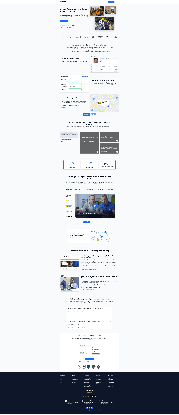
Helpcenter (74, 378)
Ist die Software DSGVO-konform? (74, 324)
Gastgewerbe (98, 383)
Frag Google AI (110, 379)
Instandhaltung (110, 385)
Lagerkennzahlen (111, 383)
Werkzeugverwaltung (87, 379)
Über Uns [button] (99, 1)
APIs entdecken (72, 237)
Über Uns (61, 376)
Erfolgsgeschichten (75, 379)
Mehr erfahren (63, 107)
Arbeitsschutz (110, 386)
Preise (88, 1)
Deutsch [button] (116, 2)
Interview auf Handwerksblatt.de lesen (87, 289)
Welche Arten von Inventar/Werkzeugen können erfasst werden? (79, 311)
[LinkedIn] (87, 408)
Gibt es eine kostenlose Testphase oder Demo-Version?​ (77, 327)
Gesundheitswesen (99, 382)
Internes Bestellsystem (88, 386)
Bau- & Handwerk (99, 378)
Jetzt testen (71, 20)
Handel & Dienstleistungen (100, 376)
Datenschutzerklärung (99, 410)
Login (106, 1)
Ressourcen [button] (93, 1)
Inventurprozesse (87, 383)
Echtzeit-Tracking (87, 385)
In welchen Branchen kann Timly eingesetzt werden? (77, 318)
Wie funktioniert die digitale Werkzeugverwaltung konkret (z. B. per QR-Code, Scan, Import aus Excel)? (85, 308)
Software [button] (82, 1)
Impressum (79, 410)
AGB (89, 410)
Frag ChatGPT (110, 376)
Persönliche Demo (64, 20)
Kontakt (61, 378)
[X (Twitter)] (92, 408)
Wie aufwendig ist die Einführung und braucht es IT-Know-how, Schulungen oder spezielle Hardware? (85, 321)
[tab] (69, 135)
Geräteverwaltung (87, 378)
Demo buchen (111, 1)
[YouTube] (89, 408)
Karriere (61, 382)
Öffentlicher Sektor (99, 379)
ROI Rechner (74, 382)
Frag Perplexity (110, 378)
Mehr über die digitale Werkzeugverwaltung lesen (89, 269)
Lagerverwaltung (86, 382)
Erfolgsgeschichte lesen (82, 215)
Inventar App (93, 259)
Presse (61, 379)
